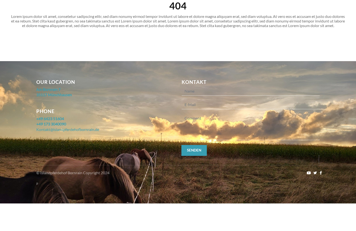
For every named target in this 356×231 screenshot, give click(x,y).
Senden (194, 150)
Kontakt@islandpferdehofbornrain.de (67, 129)
